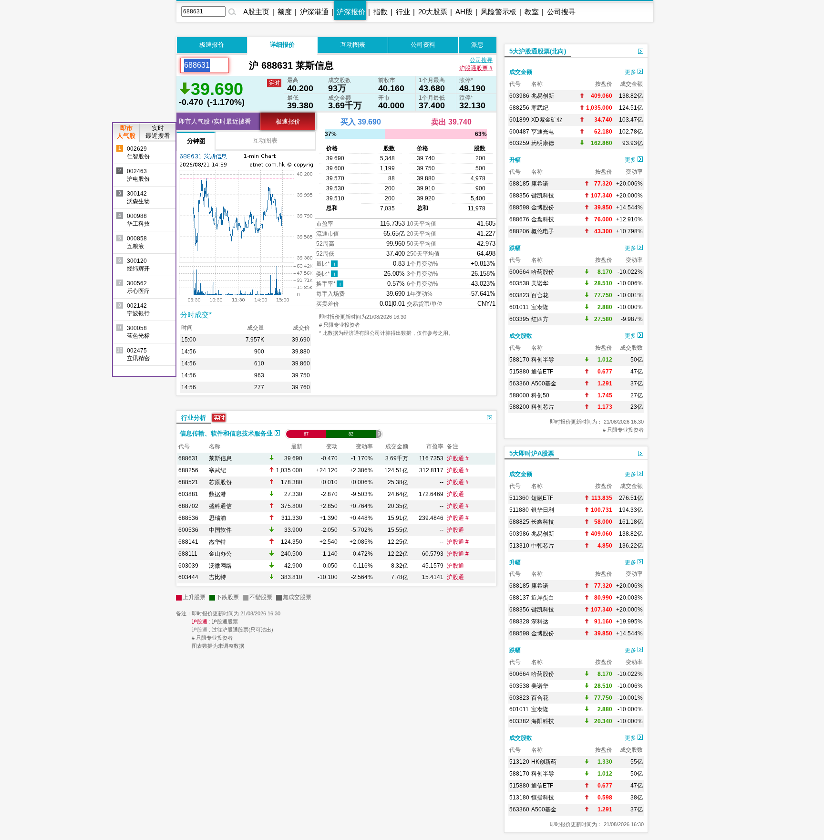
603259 (519, 143)
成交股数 (520, 335)
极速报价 (211, 44)
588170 (519, 359)
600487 (519, 131)
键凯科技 (542, 195)
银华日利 (542, 510)
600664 (519, 272)
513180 (519, 797)
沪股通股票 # (476, 68)
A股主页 (256, 12)
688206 (519, 231)
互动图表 (352, 44)
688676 (519, 219)
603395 (519, 319)
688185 (519, 183)
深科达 (539, 621)
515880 (519, 371)
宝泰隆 (539, 307)
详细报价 (282, 44)
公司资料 (423, 44)
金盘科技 (542, 219)
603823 (519, 295)
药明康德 (542, 143)
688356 (519, 195)
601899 (519, 119)
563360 (519, 383)
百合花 (539, 295)
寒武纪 (217, 470)
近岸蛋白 (542, 597)
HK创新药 (543, 761)
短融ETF (542, 498)
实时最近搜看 (157, 131)
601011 (519, 307)
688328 (519, 621)
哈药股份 (542, 272)
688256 (188, 470)
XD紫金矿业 (546, 119)
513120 (519, 761)
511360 (519, 498)
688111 (187, 553)
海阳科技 (542, 721)
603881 (188, 494)
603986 (519, 96)
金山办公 (220, 553)
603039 (188, 565)
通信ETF (542, 371)
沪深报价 (351, 12)
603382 (519, 721)
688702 (188, 506)
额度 (285, 12)
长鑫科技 (542, 522)
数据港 (217, 494)
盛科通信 (220, 506)
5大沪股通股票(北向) (537, 51)
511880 (519, 510)
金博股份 (542, 207)
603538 (519, 283)
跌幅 (515, 248)
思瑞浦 (217, 518)
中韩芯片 (542, 545)
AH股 (464, 12)
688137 (519, 597)
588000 (519, 395)
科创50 (540, 395)
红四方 (539, 319)
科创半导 (542, 359)
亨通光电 (542, 131)
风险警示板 (498, 12)
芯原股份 (220, 482)
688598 (519, 207)
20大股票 (432, 12)
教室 (532, 12)
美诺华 (539, 283)
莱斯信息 (220, 458)
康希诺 (539, 183)
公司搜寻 (561, 12)
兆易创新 (542, 96)
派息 (477, 44)
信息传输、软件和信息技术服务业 (227, 433)
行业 (403, 12)
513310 (519, 545)
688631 (188, 458)
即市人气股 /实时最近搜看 (215, 121)
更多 (631, 72)
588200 (519, 407)
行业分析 (193, 417)
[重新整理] (239, 65)
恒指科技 (542, 797)
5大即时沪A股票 (531, 453)
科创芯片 (542, 407)
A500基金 (543, 383)
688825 (519, 522)
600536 (188, 530)
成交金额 (520, 72)
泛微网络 (220, 565)
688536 (188, 518)
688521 (188, 482)
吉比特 (217, 577)
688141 (188, 542)
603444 (188, 577)
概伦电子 (542, 231)
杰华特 (217, 542)
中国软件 (220, 530)
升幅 (515, 159)
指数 (380, 12)
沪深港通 (314, 12)
